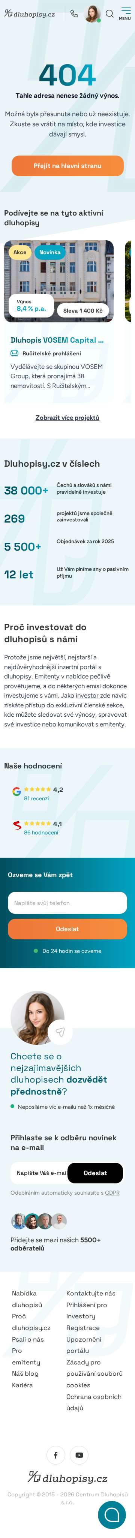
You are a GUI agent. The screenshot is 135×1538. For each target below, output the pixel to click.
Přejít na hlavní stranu (67, 166)
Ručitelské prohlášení (51, 353)
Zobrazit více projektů (67, 417)
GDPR (112, 1192)
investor (87, 695)
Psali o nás (28, 1339)
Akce (20, 252)
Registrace (83, 1328)
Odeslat (67, 929)
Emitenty (47, 676)
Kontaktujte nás (91, 1293)
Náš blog (25, 1373)
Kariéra (22, 1385)
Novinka (50, 252)
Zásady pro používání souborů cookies (94, 1373)
